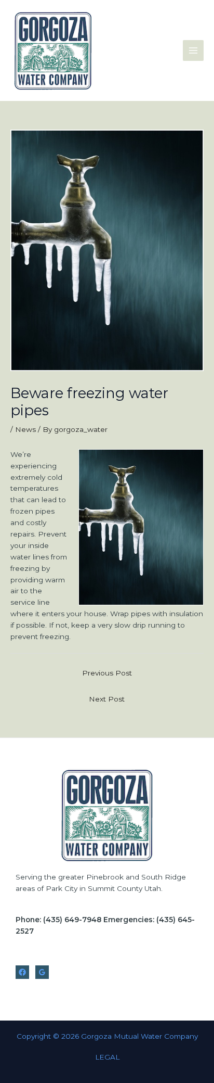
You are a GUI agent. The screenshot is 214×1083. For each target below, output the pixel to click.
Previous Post (107, 673)
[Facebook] (22, 972)
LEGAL (107, 1057)
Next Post (107, 699)
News (25, 429)
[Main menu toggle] (193, 50)
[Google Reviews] (42, 972)
